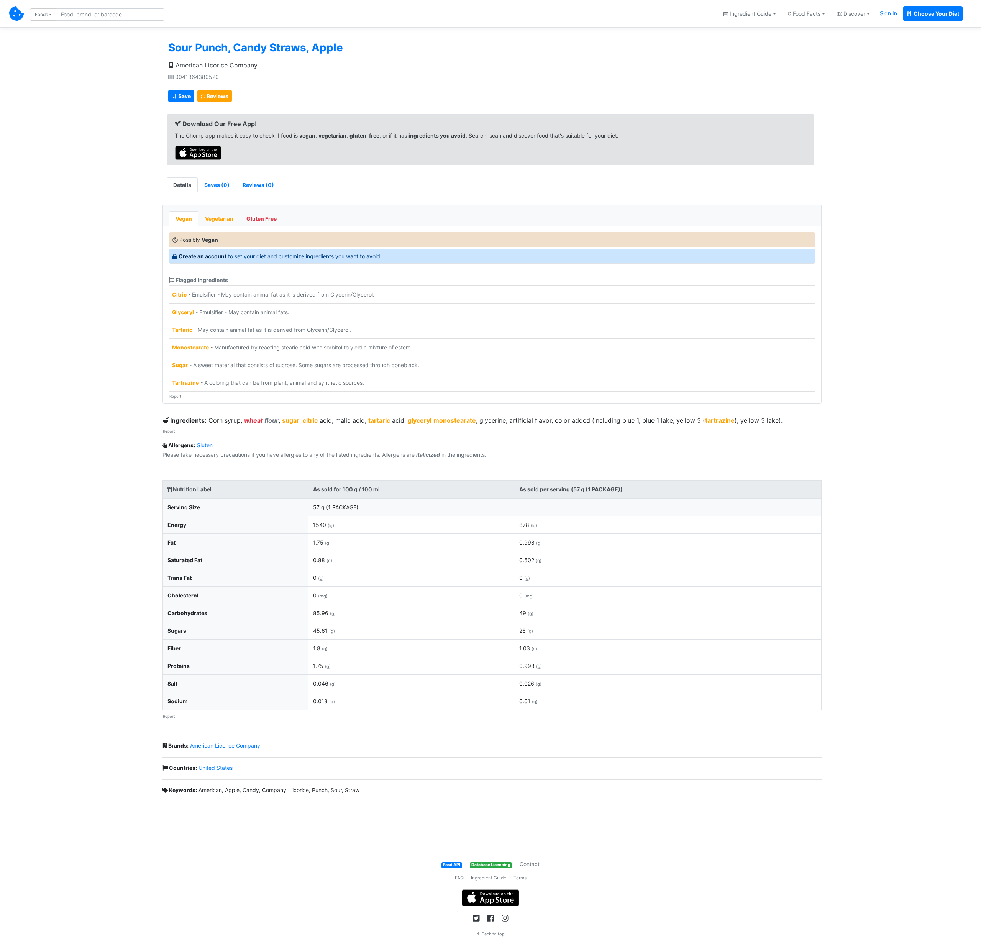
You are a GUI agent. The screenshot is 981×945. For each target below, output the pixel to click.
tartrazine (720, 420)
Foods (41, 14)
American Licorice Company (216, 65)
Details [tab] (182, 185)
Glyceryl (183, 312)
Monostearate (190, 347)
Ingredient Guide (488, 878)
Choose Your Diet (935, 13)
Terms (520, 878)
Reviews (216, 96)
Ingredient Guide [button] (749, 13)
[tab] (217, 184)
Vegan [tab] (184, 218)
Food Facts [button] (805, 13)
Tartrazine (185, 382)
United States (215, 768)
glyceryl (419, 420)
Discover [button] (853, 13)
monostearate (454, 420)
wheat (253, 420)
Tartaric (182, 329)
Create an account (202, 256)
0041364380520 (196, 77)
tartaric (379, 420)
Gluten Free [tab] (261, 218)
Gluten (205, 445)
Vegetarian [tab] (219, 218)
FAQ (459, 878)
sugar (290, 420)
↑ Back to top (490, 934)
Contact (530, 864)
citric (310, 420)
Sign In (888, 13)
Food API (451, 864)
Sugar (180, 365)
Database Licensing (490, 864)
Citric (179, 294)
